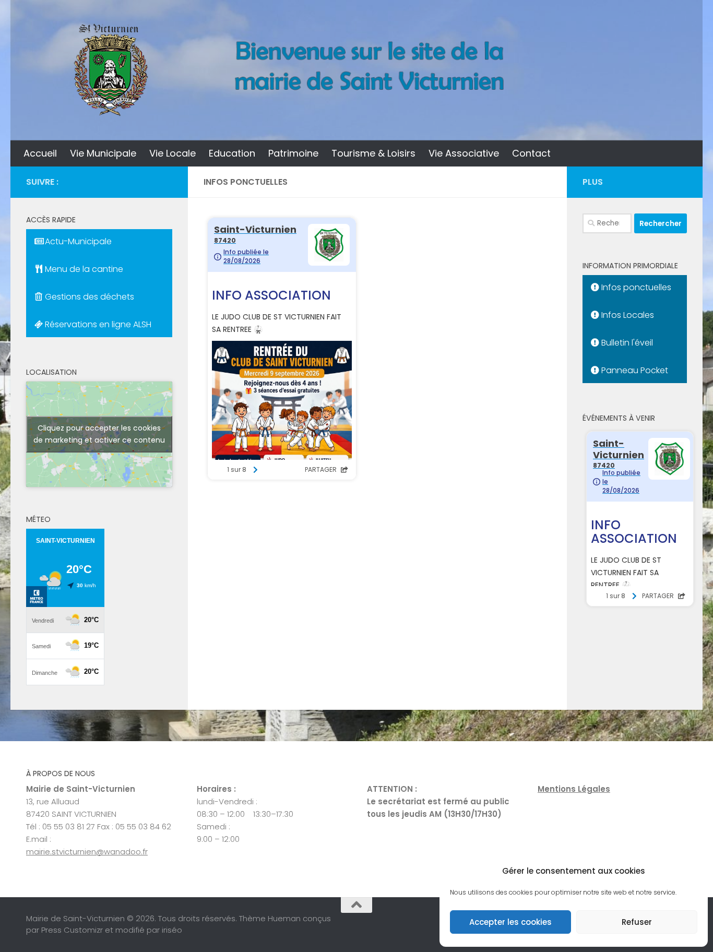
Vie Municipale (103, 153)
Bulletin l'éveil (626, 343)
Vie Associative (464, 153)
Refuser (637, 922)
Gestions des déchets (88, 297)
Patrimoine (293, 153)
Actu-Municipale (77, 241)
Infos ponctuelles (635, 287)
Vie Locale (172, 153)
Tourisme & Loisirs (373, 153)
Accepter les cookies (510, 922)
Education (232, 153)
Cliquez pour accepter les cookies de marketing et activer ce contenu (99, 434)
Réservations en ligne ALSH (97, 324)
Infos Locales (626, 315)
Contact (531, 153)
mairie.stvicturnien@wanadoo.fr (87, 851)
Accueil (40, 153)
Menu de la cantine (83, 269)
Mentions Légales (574, 788)
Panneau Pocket (633, 370)
